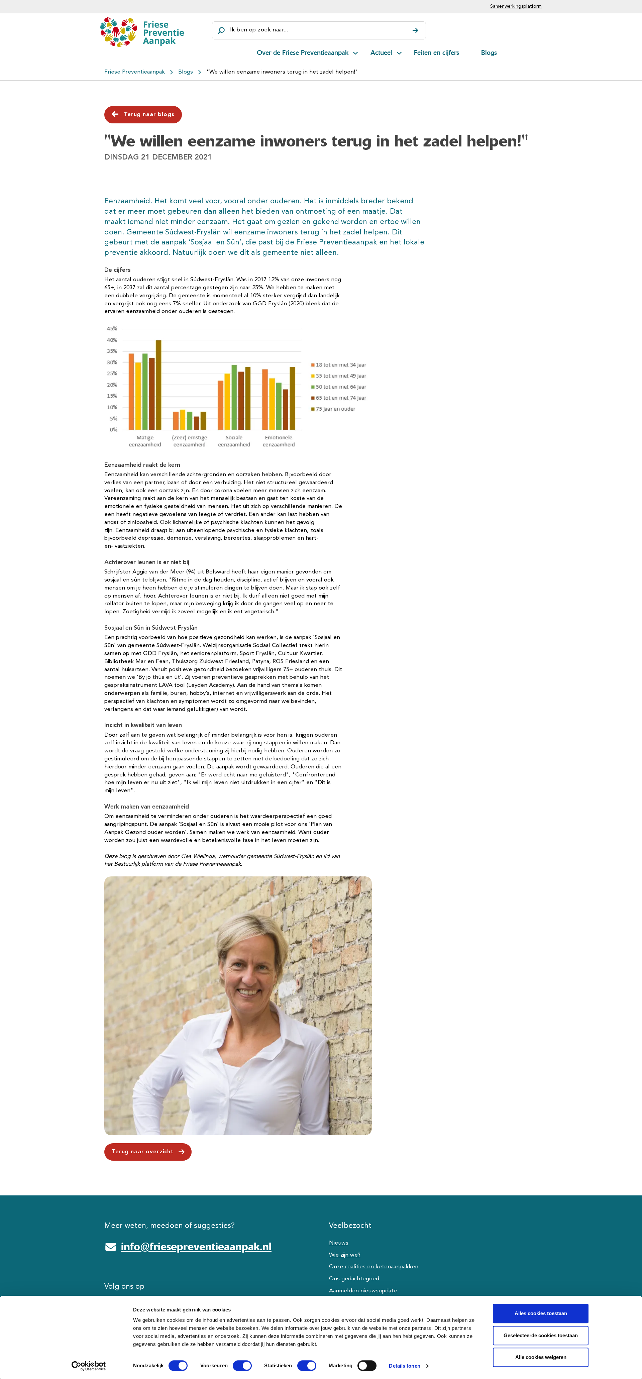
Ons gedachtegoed (354, 1279)
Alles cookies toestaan (541, 1313)
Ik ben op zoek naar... (259, 30)
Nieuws (338, 1243)
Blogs (489, 52)
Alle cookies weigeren (540, 1357)
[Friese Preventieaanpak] (142, 32)
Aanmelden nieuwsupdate (363, 1291)
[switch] (236, 1365)
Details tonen (404, 1366)
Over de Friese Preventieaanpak (302, 52)
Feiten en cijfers (436, 52)
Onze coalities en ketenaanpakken (373, 1267)
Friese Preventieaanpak (134, 72)
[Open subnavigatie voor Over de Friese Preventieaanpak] (355, 52)
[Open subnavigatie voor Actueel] (399, 52)
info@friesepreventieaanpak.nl (196, 1246)
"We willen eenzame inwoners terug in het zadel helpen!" (282, 72)
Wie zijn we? (344, 1255)
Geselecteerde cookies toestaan (541, 1335)
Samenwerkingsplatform (516, 6)
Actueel (381, 52)
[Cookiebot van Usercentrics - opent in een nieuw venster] (89, 1366)
